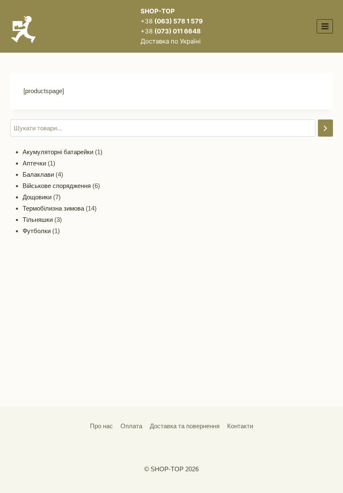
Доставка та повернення (185, 425)
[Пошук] (325, 128)
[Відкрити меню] (325, 26)
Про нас (101, 425)
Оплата (131, 425)
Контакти (240, 425)
